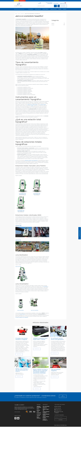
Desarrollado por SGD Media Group (60, 425)
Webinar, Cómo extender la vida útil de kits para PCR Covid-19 (21, 370)
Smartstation (45, 286)
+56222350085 (55, 3)
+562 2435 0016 (58, 408)
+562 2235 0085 (58, 406)
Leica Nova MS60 (18, 266)
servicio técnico (22, 314)
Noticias (59, 9)
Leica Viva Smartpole (34, 310)
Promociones (30, 9)
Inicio (16, 13)
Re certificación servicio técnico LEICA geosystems (57, 339)
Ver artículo (19, 376)
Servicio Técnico (45, 9)
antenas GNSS (34, 104)
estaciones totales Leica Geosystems (31, 160)
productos (19, 9)
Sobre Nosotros (38, 9)
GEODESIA (16, 0)
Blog (19, 13)
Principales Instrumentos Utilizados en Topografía (21, 339)
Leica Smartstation (20, 310)
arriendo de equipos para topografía (21, 317)
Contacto (64, 9)
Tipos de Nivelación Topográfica (55, 370)
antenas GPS (29, 104)
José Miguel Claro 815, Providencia (59, 412)
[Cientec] (18, 5)
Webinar (53, 23)
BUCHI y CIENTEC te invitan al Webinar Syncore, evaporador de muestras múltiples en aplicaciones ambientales (40, 371)
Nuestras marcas (53, 9)
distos (32, 105)
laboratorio (22, 0)
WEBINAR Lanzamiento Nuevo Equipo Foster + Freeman (40, 339)
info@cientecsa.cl (58, 409)
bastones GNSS (43, 104)
